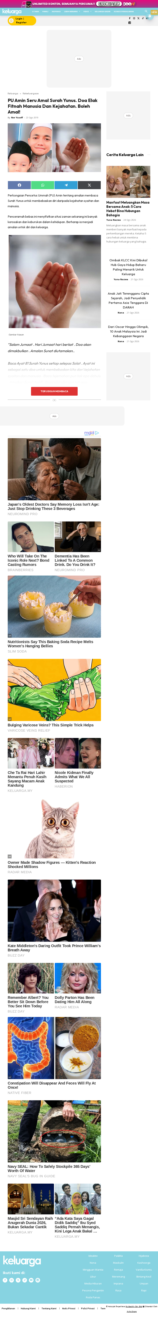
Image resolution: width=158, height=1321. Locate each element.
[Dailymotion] (130, 23)
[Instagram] (134, 18)
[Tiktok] (143, 18)
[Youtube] (31, 1280)
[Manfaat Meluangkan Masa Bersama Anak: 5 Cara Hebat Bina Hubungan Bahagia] (128, 182)
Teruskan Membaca (54, 391)
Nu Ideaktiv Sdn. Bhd (134, 1306)
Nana (121, 312)
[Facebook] (130, 18)
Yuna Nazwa (113, 219)
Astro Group (132, 1311)
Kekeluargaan (31, 93)
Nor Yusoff (17, 117)
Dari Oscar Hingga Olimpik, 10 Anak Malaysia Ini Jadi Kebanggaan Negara (128, 331)
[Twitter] (138, 18)
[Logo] (12, 12)
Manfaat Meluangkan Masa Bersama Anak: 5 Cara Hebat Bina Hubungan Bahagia (128, 208)
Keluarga (13, 93)
